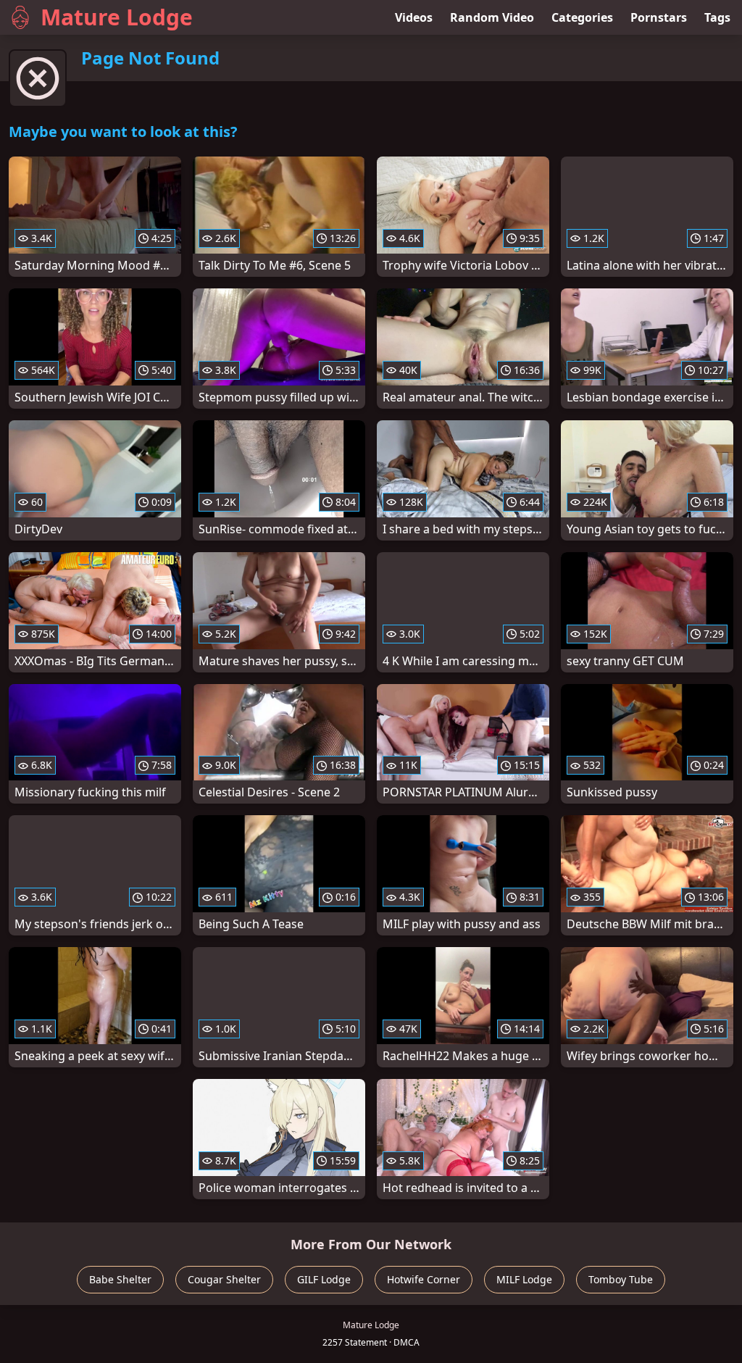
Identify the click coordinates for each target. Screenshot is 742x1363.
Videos (414, 17)
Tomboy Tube (620, 1279)
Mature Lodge (117, 17)
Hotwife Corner (423, 1279)
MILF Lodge (524, 1279)
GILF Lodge (324, 1279)
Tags (717, 17)
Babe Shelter (120, 1279)
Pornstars (658, 17)
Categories (582, 17)
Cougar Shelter (224, 1279)
